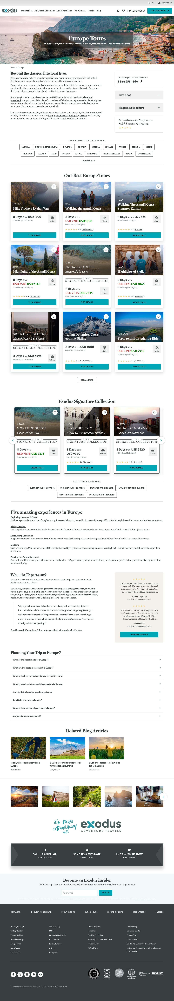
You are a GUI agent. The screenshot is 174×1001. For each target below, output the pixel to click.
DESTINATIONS (139, 912)
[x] (20, 974)
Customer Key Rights (57, 935)
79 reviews (87, 361)
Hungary (27, 154)
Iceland (85, 97)
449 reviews (87, 229)
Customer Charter (133, 931)
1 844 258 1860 (135, 11)
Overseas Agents (94, 926)
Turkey (26, 594)
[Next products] (161, 440)
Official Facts (93, 948)
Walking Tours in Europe (131, 488)
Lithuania (92, 154)
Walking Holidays (17, 926)
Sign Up (105, 893)
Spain (56, 115)
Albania (26, 147)
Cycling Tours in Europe (72, 488)
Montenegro (144, 154)
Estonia (96, 147)
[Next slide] (163, 796)
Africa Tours (15, 948)
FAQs (51, 931)
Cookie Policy (132, 926)
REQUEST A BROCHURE (41, 912)
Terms (148, 899)
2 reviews (88, 462)
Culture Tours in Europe (42, 488)
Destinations (26, 11)
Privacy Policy (140, 899)
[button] (87, 659)
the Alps (80, 588)
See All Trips (87, 380)
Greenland (16, 100)
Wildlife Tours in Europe (102, 495)
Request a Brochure (131, 108)
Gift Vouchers (54, 939)
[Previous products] (13, 440)
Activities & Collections (45, 11)
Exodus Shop (16, 953)
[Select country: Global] (151, 3)
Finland (109, 147)
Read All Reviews (139, 634)
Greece (83, 115)
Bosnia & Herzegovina (46, 147)
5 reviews (137, 462)
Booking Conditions (95, 935)
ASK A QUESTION (158, 11)
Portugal (73, 115)
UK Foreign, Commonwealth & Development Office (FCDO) (144, 949)
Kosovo (66, 154)
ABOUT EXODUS (68, 912)
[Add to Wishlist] (53, 186)
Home (13, 68)
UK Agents (53, 953)
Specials (91, 11)
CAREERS (159, 912)
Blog (99, 11)
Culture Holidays (17, 935)
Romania (35, 591)
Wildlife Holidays (17, 939)
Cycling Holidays (17, 931)
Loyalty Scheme (55, 944)
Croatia (64, 115)
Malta (129, 154)
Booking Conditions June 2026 (100, 939)
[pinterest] (33, 974)
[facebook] (13, 974)
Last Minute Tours (64, 11)
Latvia (78, 154)
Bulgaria (67, 147)
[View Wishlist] (123, 10)
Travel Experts (132, 939)
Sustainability (54, 926)
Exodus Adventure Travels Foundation (141, 944)
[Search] (118, 10)
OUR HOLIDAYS (91, 912)
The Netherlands (112, 154)
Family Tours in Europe (101, 488)
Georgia (136, 147)
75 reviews (139, 296)
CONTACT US (16, 912)
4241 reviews (142, 124)
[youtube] (40, 974)
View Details (34, 235)
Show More (87, 160)
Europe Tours (16, 944)
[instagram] (27, 974)
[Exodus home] (9, 10)
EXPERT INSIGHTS (115, 912)
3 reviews (138, 229)
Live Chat (125, 95)
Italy (50, 115)
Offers (51, 948)
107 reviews (35, 296)
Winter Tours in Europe (71, 495)
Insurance (92, 931)
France (122, 147)
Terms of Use (132, 935)
